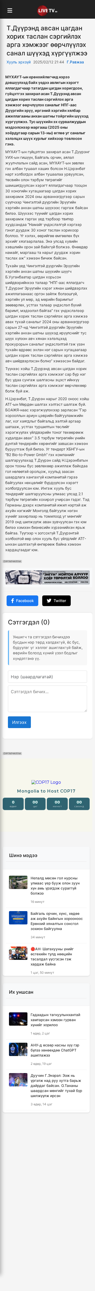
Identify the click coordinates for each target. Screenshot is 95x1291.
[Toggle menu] (10, 11)
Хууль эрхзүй (19, 62)
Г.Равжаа (75, 62)
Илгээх (19, 722)
